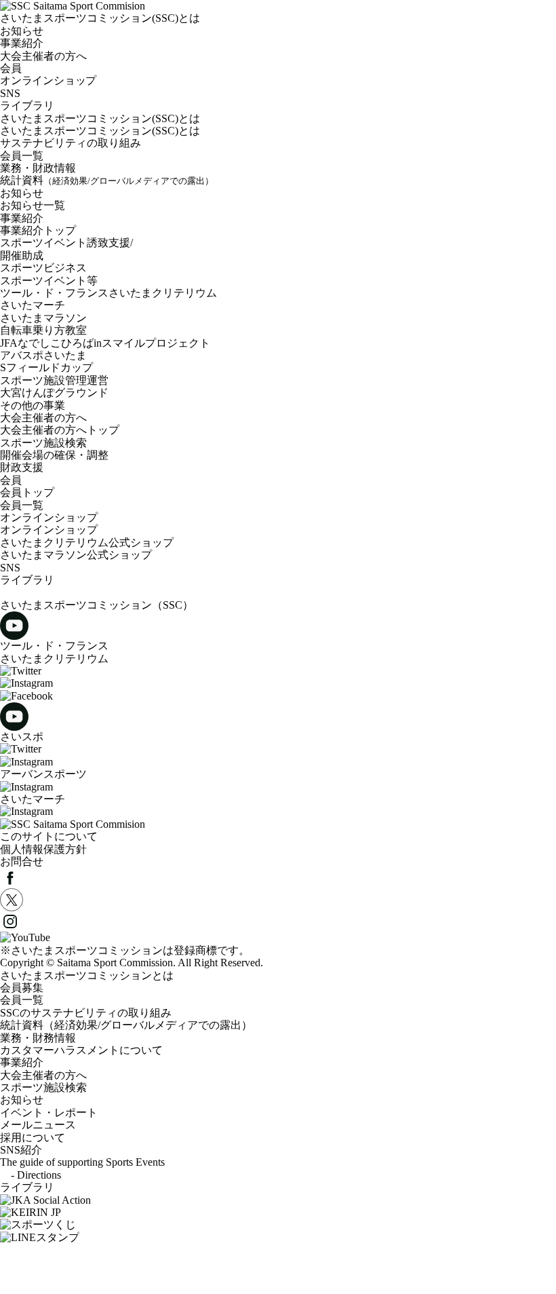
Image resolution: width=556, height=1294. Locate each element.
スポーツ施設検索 (43, 443)
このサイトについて (49, 836)
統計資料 (107, 180)
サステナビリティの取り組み (70, 143)
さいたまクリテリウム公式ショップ (92, 542)
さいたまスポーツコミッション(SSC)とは (100, 118)
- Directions (30, 1175)
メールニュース (38, 1124)
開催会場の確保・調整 (54, 455)
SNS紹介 (21, 1150)
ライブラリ (27, 105)
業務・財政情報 (38, 168)
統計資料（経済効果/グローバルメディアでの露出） (126, 1025)
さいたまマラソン (43, 318)
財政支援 (21, 467)
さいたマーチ (32, 305)
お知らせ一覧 (32, 205)
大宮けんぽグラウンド (54, 392)
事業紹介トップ (38, 230)
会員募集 (21, 987)
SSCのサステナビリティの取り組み (86, 1013)
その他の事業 (32, 405)
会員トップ (27, 492)
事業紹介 (21, 218)
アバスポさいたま (43, 355)
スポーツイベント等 (49, 280)
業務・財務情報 (38, 1038)
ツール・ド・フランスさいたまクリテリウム (108, 293)
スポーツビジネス (43, 267)
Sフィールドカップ (46, 367)
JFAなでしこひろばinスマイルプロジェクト (105, 343)
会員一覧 (21, 155)
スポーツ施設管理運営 (54, 380)
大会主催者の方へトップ (59, 430)
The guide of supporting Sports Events (82, 1162)
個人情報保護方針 (43, 849)
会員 (11, 480)
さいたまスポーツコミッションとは (87, 975)
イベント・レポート (49, 1112)
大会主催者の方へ (43, 417)
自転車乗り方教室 (43, 330)
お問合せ (21, 861)
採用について (32, 1137)
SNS (10, 93)
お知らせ (21, 193)
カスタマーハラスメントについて (81, 1050)
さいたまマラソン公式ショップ (76, 554)
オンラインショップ (49, 517)
